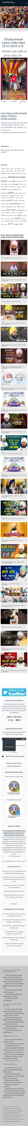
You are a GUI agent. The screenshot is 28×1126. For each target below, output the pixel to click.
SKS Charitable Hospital (12, 1060)
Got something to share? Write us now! (14, 861)
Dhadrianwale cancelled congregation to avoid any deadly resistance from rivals (14, 879)
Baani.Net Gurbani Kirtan (12, 1121)
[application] (14, 739)
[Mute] (20, 739)
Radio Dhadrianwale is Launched (14, 891)
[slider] (24, 739)
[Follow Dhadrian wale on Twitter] (15, 1103)
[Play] (3, 739)
